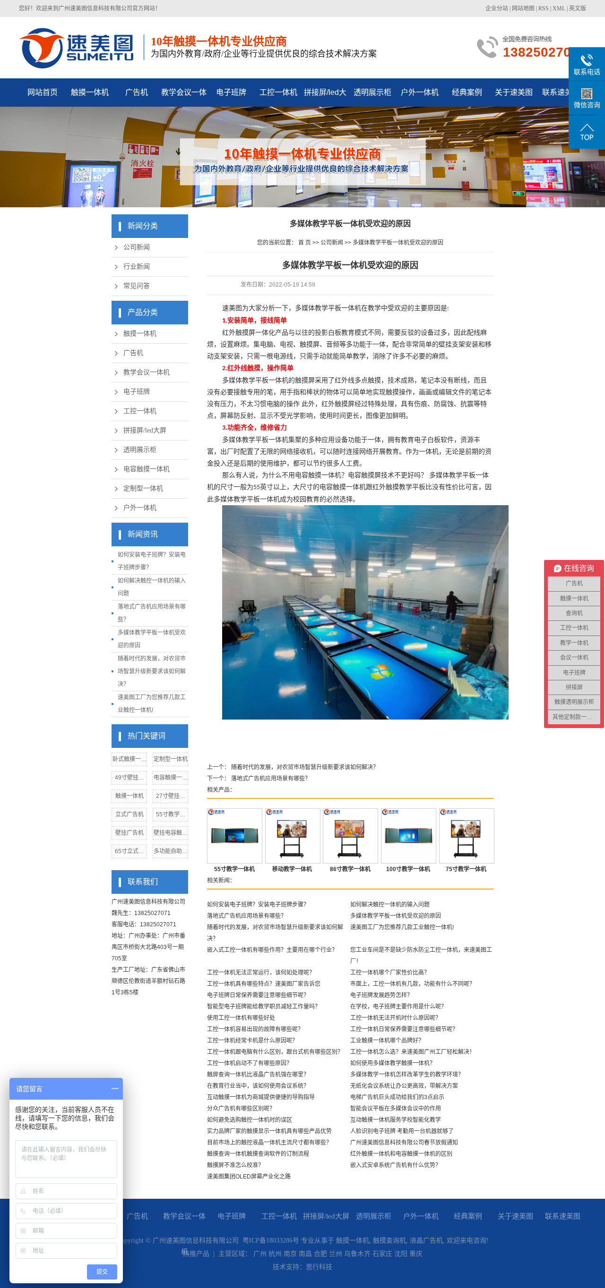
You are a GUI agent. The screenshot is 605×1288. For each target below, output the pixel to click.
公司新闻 (136, 247)
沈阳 (400, 1253)
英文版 (577, 8)
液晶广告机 (426, 1240)
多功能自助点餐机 (171, 853)
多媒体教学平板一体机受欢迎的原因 (398, 242)
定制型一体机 (143, 488)
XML (559, 8)
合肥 (320, 1253)
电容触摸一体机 (146, 469)
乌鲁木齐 (357, 1253)
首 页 (304, 242)
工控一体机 (278, 92)
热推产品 (196, 1253)
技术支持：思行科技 (302, 1267)
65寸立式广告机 (129, 853)
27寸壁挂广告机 (170, 798)
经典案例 (467, 92)
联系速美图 (561, 92)
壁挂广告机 (129, 833)
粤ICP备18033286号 (270, 1240)
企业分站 (496, 8)
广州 (260, 1253)
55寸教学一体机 (170, 816)
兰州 (335, 1253)
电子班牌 (231, 92)
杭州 (275, 1253)
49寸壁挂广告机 (129, 779)
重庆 (416, 1253)
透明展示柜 (372, 92)
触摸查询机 (389, 1240)
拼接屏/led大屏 (325, 97)
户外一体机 (420, 92)
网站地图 (523, 8)
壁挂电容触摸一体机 (171, 834)
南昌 (305, 1253)
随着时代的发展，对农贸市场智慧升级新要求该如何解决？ (152, 671)
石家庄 (382, 1253)
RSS (543, 8)
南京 (290, 1253)
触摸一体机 (90, 92)
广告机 (136, 92)
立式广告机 (129, 814)
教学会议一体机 (184, 97)
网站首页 (42, 92)
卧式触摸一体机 (129, 761)
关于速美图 (514, 92)
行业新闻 (136, 266)
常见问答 (136, 285)
